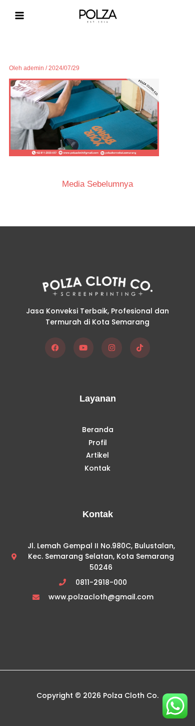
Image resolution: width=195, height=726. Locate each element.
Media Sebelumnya (97, 184)
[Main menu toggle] (19, 15)
